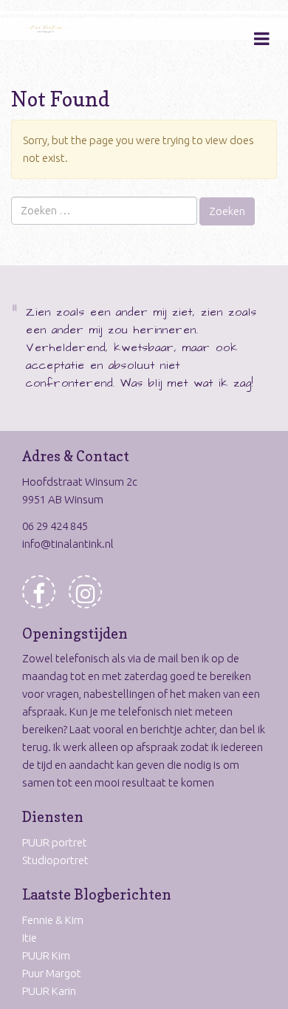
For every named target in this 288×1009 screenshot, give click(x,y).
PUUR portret (54, 842)
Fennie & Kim (52, 920)
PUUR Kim (46, 955)
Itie (29, 937)
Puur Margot (51, 973)
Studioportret (55, 860)
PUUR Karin (49, 991)
